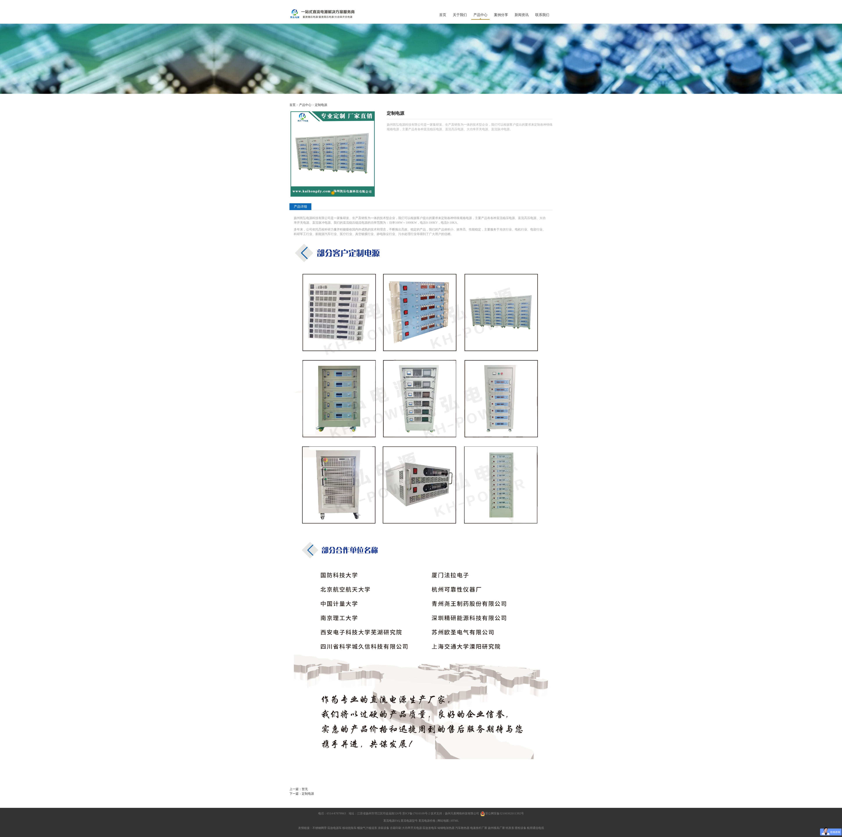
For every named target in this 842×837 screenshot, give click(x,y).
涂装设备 (383, 828)
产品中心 (480, 15)
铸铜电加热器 (446, 828)
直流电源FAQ (391, 820)
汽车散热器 (462, 828)
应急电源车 (334, 828)
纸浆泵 (510, 828)
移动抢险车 (349, 828)
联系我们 (542, 15)
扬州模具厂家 (496, 828)
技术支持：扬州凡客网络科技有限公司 (455, 813)
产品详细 (300, 206)
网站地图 (443, 820)
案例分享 (501, 15)
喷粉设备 (520, 828)
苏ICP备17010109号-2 (416, 813)
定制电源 (321, 105)
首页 (442, 15)
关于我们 (460, 15)
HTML (455, 820)
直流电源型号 (409, 820)
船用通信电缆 (535, 828)
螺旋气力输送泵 (367, 828)
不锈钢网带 (319, 828)
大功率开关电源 (412, 828)
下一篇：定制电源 (301, 793)
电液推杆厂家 (478, 828)
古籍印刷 (395, 828)
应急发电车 (430, 828)
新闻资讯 (522, 15)
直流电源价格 (426, 820)
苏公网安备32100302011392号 (504, 813)
